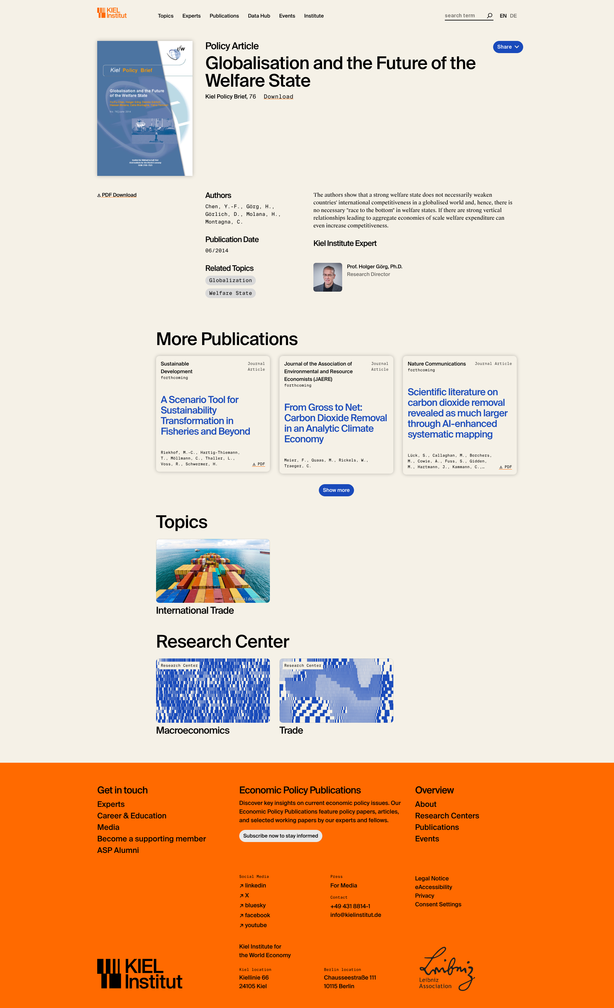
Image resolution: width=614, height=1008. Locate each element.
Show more (336, 490)
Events (427, 839)
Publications (437, 827)
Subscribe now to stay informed (280, 835)
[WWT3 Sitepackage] (121, 13)
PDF (261, 464)
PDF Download (119, 195)
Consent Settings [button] (438, 904)
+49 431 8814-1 (350, 906)
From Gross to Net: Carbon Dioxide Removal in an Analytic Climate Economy (335, 423)
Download (279, 96)
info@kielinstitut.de (355, 915)
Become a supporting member (151, 839)
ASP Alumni (118, 850)
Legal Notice (432, 878)
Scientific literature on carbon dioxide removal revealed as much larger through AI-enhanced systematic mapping (458, 413)
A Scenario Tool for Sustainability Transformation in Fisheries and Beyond (205, 416)
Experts (111, 804)
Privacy (424, 896)
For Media (343, 885)
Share (504, 46)
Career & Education (132, 816)
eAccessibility (433, 887)
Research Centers (447, 816)
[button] (165, 16)
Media (108, 827)
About (426, 804)
